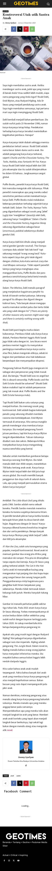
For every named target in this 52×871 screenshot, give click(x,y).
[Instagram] (9, 860)
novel (9, 730)
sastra (18, 776)
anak (12, 776)
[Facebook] (13, 29)
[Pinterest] (26, 29)
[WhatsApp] (32, 29)
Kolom (5, 11)
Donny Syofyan (10, 23)
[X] (20, 29)
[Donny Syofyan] (26, 747)
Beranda (7, 842)
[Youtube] (18, 860)
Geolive (26, 842)
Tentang (17, 842)
